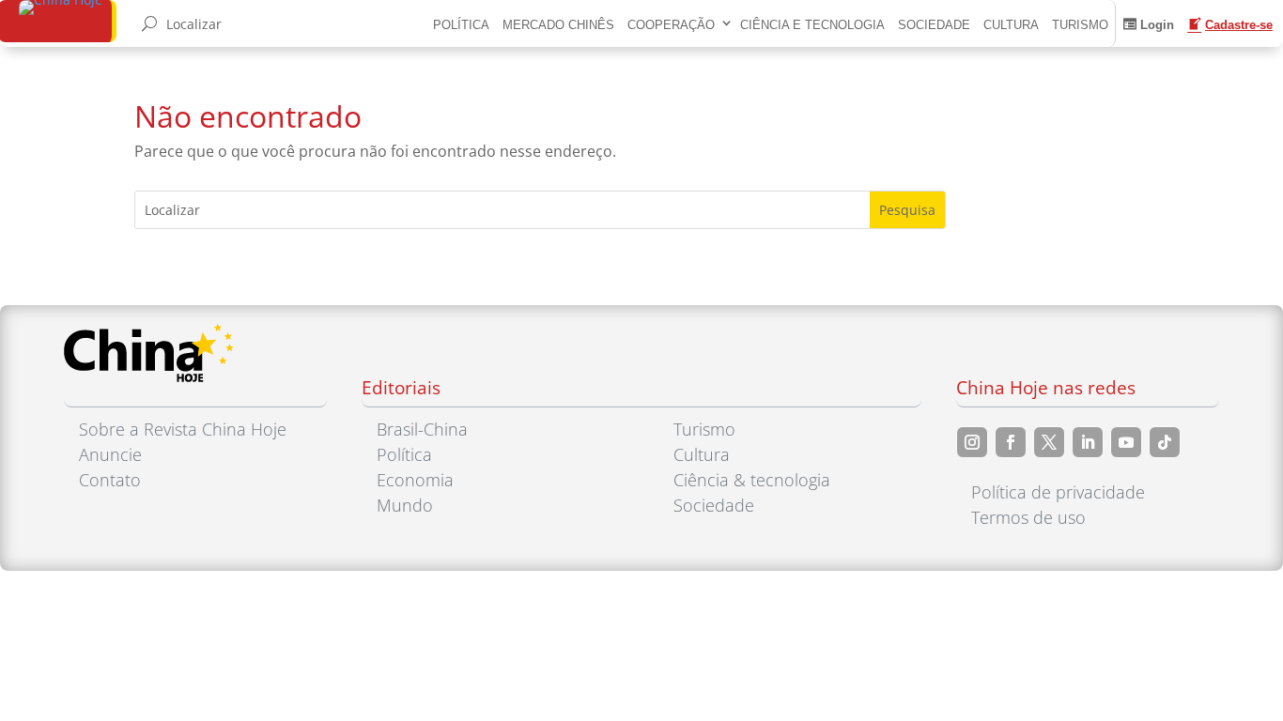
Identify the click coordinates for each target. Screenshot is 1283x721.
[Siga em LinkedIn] (1088, 442)
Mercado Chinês (558, 25)
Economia (415, 479)
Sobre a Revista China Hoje (182, 429)
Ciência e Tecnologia (812, 25)
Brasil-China (422, 429)
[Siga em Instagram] (972, 442)
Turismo (1080, 25)
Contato (110, 479)
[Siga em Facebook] (1011, 442)
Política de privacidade (1058, 492)
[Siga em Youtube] (1126, 442)
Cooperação (671, 25)
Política (461, 25)
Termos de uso (1028, 517)
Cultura (1011, 25)
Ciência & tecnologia (751, 479)
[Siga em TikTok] (1165, 442)
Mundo (405, 505)
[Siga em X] (1049, 442)
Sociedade (934, 25)
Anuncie (110, 454)
